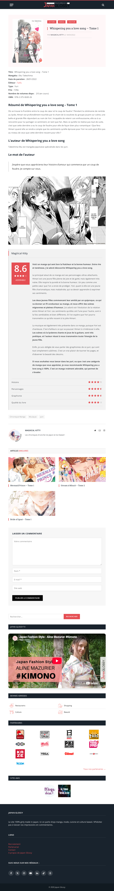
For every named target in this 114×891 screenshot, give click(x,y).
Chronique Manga (17, 416)
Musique (33, 416)
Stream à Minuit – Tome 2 (73, 485)
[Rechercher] (102, 5)
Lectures (52, 22)
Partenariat (13, 847)
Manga (61, 22)
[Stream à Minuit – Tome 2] (82, 469)
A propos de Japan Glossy (20, 852)
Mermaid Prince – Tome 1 (22, 485)
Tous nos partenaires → (94, 769)
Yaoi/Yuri (71, 22)
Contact (11, 850)
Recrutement (14, 844)
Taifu (19, 82)
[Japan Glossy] (57, 4)
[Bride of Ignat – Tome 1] (31, 503)
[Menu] (11, 5)
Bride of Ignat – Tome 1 (20, 519)
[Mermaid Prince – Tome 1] (31, 469)
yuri (42, 416)
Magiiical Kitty (57, 35)
